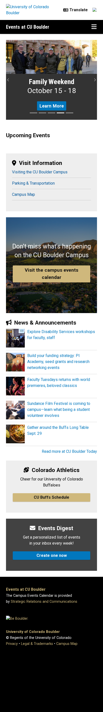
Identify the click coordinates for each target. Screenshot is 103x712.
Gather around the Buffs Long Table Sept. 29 (58, 430)
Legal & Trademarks (37, 644)
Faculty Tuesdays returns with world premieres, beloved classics (58, 382)
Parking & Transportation (33, 183)
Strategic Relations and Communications (44, 601)
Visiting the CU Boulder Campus (40, 172)
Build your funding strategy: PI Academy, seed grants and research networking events (58, 361)
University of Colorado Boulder (33, 632)
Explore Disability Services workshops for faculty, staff (61, 334)
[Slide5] (69, 113)
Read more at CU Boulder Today (69, 451)
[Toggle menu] (94, 27)
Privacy (12, 644)
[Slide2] (42, 113)
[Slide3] (51, 113)
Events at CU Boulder (27, 27)
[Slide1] (33, 113)
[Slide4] (60, 113)
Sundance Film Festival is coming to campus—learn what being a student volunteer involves (58, 409)
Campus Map (23, 194)
